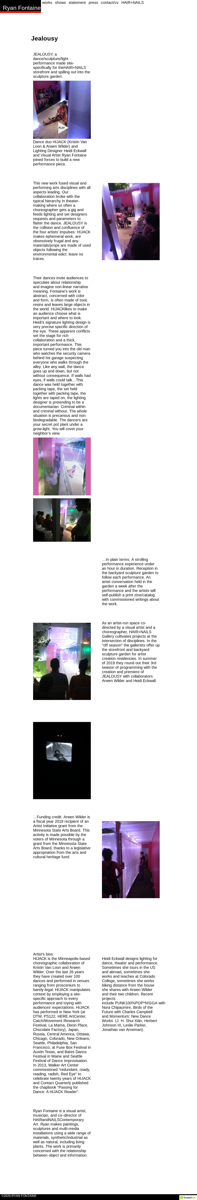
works (47, 2)
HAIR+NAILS (132, 2)
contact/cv (110, 2)
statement (77, 2)
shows (60, 2)
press (93, 2)
